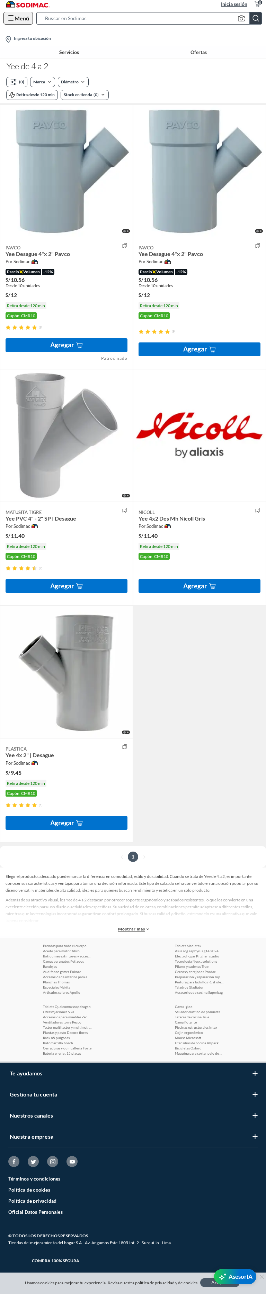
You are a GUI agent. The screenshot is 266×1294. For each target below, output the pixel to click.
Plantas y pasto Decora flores (65, 1032)
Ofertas (198, 52)
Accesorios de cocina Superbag (199, 992)
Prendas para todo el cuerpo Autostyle (67, 946)
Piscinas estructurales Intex (196, 1027)
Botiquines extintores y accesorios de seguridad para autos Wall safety (67, 956)
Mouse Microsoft (188, 1038)
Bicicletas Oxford (188, 1048)
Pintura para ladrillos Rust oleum (199, 982)
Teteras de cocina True (192, 1017)
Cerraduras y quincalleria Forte (67, 1048)
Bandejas (50, 966)
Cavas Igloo (184, 1006)
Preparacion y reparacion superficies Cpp (199, 977)
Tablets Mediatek (188, 946)
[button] (151, 18)
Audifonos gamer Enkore (62, 972)
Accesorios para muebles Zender (67, 1017)
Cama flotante (186, 1022)
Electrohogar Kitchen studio (197, 956)
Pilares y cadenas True (192, 966)
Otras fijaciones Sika (58, 1012)
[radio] (8, 327)
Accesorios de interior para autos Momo (67, 977)
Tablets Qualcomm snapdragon (67, 1006)
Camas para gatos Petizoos (63, 961)
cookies (191, 1282)
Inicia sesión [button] (234, 4)
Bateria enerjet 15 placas (62, 1053)
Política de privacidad (32, 1201)
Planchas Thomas (56, 982)
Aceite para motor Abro (61, 951)
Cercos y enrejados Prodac (195, 972)
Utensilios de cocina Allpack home (199, 1043)
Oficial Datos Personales (35, 1212)
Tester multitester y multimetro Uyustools (67, 1027)
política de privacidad (155, 1282)
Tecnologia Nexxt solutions (196, 961)
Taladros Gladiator (189, 987)
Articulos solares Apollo (61, 992)
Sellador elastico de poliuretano (199, 1012)
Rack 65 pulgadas (56, 1038)
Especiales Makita (56, 987)
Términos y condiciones (34, 1179)
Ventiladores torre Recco (62, 1022)
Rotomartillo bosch (58, 1043)
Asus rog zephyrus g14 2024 (197, 951)
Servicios (69, 52)
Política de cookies (29, 1190)
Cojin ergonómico (189, 1032)
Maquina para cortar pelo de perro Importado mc (199, 1053)
